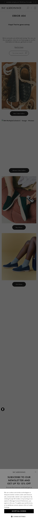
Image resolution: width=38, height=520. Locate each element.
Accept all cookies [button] (19, 511)
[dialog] (19, 260)
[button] (19, 516)
